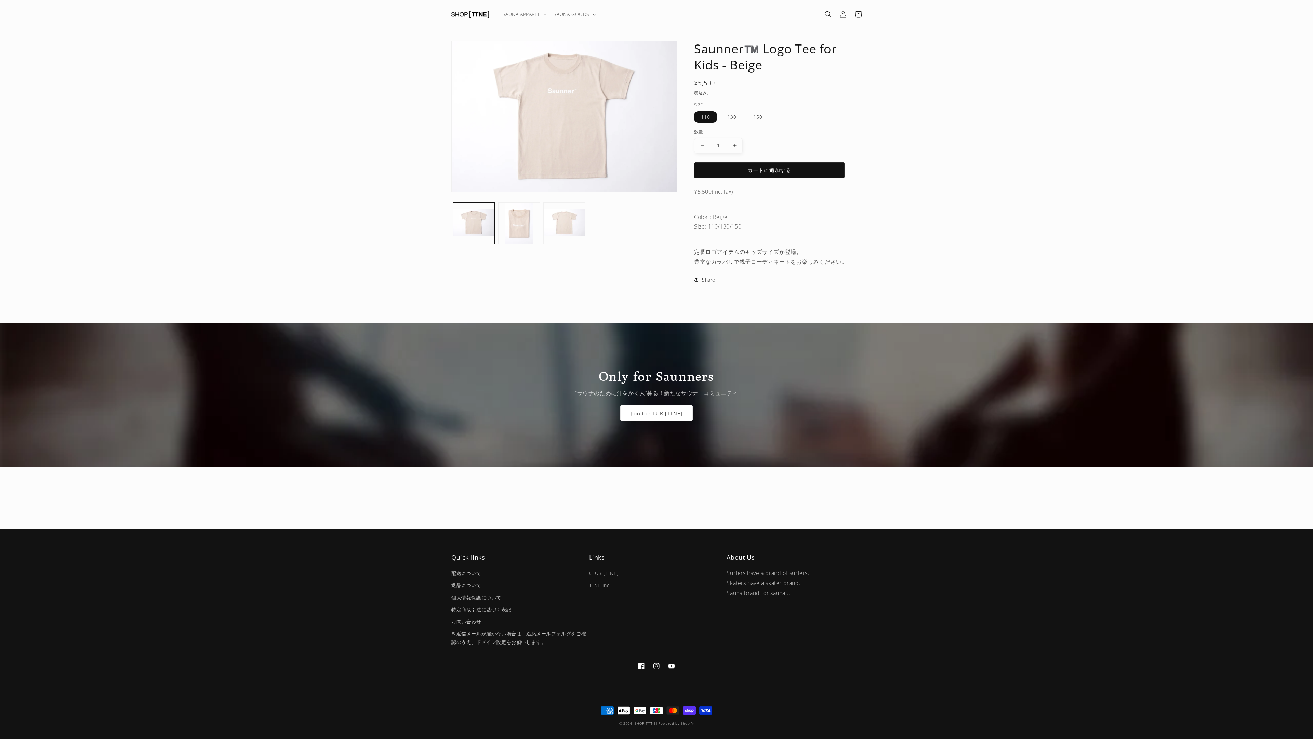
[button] (524, 14)
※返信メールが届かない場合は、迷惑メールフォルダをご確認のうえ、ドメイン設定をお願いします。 (518, 637)
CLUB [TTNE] (604, 573)
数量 (698, 132)
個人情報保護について (476, 597)
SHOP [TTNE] (646, 723)
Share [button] (708, 279)
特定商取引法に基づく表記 (481, 609)
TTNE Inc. (600, 585)
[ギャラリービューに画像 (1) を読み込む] (474, 223)
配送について (466, 573)
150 (757, 117)
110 (705, 117)
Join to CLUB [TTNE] (656, 413)
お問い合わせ (466, 621)
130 (732, 117)
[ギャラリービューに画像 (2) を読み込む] (519, 223)
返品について (466, 585)
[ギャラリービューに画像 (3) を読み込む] (564, 223)
